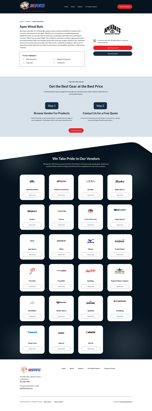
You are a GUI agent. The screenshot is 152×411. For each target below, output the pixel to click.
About (73, 6)
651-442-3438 (25, 381)
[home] (32, 5)
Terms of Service (58, 401)
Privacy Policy (47, 401)
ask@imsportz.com (26, 388)
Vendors (80, 6)
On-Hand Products (91, 6)
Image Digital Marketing (125, 401)
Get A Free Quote (124, 6)
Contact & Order (109, 368)
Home (66, 6)
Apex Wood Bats (113, 53)
